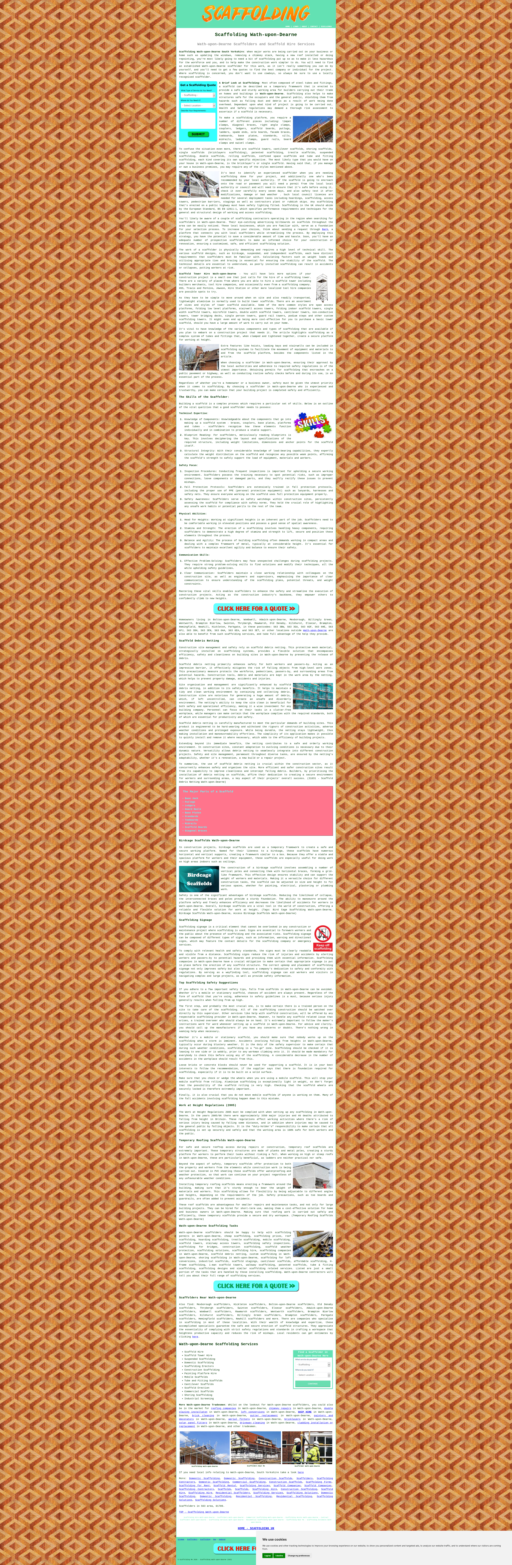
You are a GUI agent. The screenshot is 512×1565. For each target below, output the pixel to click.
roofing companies (223, 1408)
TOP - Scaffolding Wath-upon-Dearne (204, 1512)
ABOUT (304, 26)
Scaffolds (224, 1489)
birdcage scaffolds (263, 895)
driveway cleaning (252, 1422)
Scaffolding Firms (318, 1482)
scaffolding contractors (252, 218)
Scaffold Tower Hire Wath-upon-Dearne (207, 273)
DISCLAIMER (326, 26)
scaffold (229, 86)
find (190, 1304)
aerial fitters (239, 1419)
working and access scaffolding (249, 212)
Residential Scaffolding (254, 1496)
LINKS (295, 26)
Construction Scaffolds (275, 1478)
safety (306, 191)
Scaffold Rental (224, 1485)
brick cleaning (203, 1415)
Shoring (189, 1395)
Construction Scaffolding (299, 1489)
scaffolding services (245, 1275)
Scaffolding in (292, 205)
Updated (222, 1539)
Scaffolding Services (255, 1485)
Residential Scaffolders (233, 1493)
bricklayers (292, 1419)
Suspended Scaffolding (199, 1359)
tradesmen (248, 1426)
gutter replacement (264, 1415)
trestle (293, 152)
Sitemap (181, 1539)
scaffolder (234, 66)
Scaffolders (305, 1478)
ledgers (241, 128)
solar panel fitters (193, 1422)
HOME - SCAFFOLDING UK (256, 1528)
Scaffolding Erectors (199, 1366)
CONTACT (314, 26)
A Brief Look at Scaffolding (239, 83)
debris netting (244, 764)
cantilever (281, 149)
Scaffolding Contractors (196, 1489)
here (195, 1336)
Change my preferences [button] (299, 1555)
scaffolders (237, 240)
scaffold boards (263, 128)
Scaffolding (295, 93)
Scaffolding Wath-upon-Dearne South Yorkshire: (212, 51)
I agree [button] (268, 1555)
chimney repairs (280, 1408)
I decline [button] (279, 1555)
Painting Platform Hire (200, 1373)
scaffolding (267, 59)
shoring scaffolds (318, 149)
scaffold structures (293, 1326)
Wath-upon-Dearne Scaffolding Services (218, 1344)
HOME (287, 26)
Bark (325, 229)
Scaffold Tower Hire (198, 1355)
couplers (225, 128)
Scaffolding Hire (264, 1489)
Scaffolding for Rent (194, 1485)
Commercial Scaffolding (249, 1482)
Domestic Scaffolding (204, 1478)
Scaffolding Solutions (302, 1493)
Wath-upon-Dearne (271, 93)
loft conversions (253, 1412)
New (214, 1539)
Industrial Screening (199, 1398)
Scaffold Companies (287, 1485)
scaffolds (239, 847)
